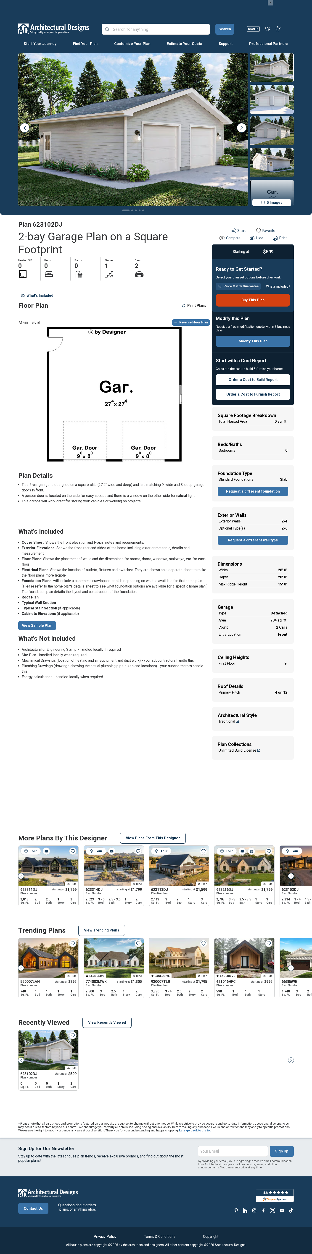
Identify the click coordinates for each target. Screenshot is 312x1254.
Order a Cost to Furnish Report (253, 394)
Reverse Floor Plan (193, 322)
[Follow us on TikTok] (291, 1210)
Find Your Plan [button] (85, 44)
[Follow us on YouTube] (282, 1210)
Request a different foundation (253, 491)
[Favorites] (267, 28)
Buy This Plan (252, 300)
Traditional (227, 721)
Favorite (268, 230)
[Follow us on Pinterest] (236, 1210)
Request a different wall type (253, 540)
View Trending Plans (101, 930)
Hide (259, 238)
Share (241, 230)
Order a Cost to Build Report (253, 380)
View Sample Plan (37, 625)
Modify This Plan (253, 341)
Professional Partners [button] (268, 44)
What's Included (39, 295)
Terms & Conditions (159, 1236)
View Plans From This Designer (153, 838)
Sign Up (281, 1151)
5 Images (275, 202)
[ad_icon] (53, 29)
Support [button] (226, 44)
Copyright (210, 1236)
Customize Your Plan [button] (132, 44)
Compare (233, 238)
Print (283, 238)
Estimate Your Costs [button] (184, 44)
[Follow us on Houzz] (245, 1210)
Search (225, 29)
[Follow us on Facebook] (263, 1210)
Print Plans (196, 305)
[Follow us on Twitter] (272, 1210)
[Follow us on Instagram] (254, 1210)
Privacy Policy (105, 1236)
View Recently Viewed (107, 1022)
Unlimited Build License (237, 750)
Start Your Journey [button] (40, 44)
